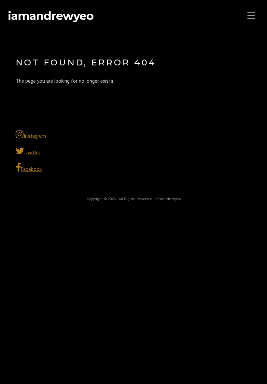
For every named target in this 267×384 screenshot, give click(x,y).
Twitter (32, 153)
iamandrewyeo (50, 16)
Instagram (35, 136)
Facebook (31, 169)
